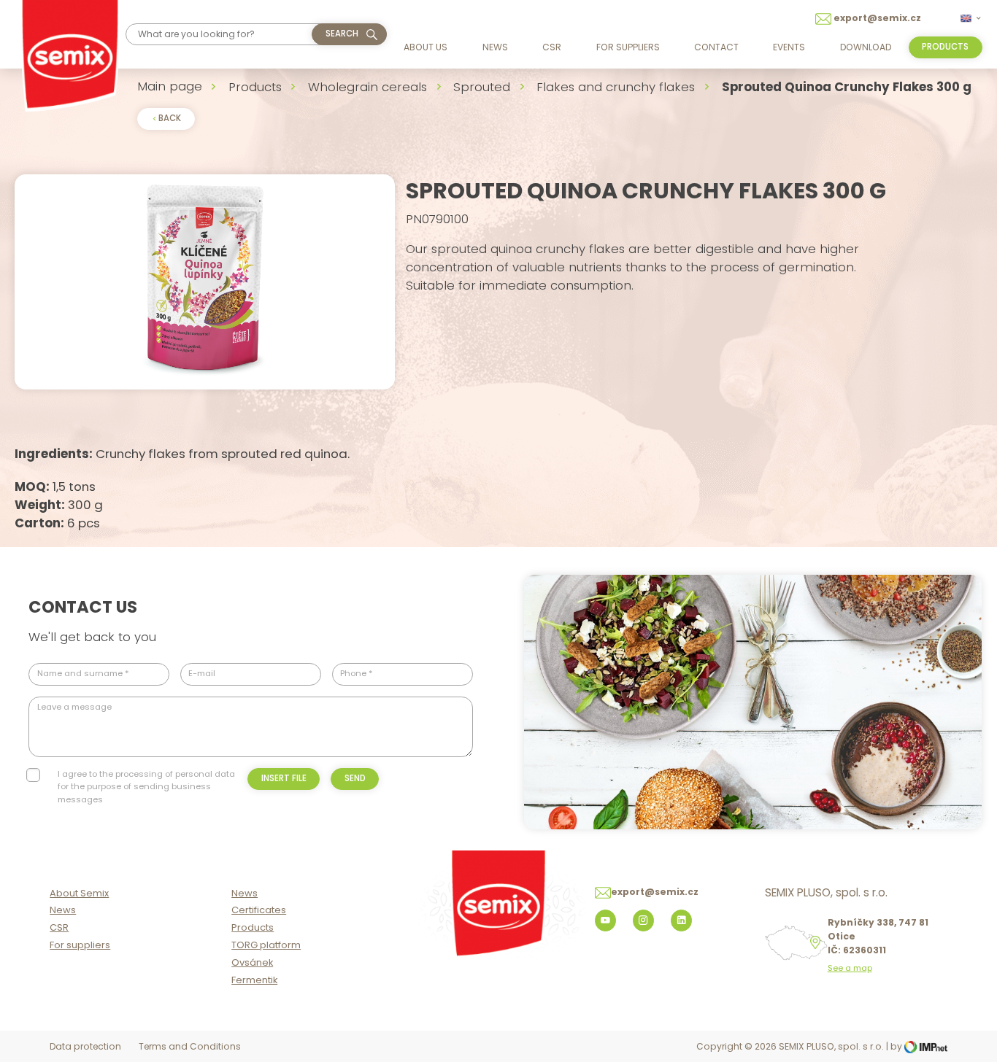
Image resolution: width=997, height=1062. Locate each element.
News (495, 47)
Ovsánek (252, 962)
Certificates (258, 910)
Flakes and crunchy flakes (615, 87)
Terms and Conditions (190, 1046)
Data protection (85, 1046)
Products (255, 87)
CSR (551, 47)
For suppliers (628, 47)
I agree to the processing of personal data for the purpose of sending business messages (146, 786)
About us (425, 47)
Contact (716, 47)
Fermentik (254, 980)
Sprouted (481, 87)
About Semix (79, 893)
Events (789, 47)
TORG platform (266, 945)
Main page (169, 86)
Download (865, 47)
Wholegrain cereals (367, 87)
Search (342, 33)
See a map (850, 968)
